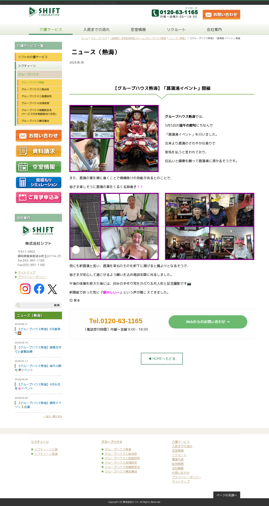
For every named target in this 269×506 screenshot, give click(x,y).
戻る (74, 300)
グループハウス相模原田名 (122, 467)
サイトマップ (27, 272)
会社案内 (214, 29)
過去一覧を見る (54, 416)
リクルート (176, 29)
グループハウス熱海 (32, 82)
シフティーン (27, 66)
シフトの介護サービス (32, 57)
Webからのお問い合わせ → (208, 321)
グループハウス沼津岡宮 (35, 103)
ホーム (85, 38)
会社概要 (178, 468)
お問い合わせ (181, 473)
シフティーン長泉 (46, 454)
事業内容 (178, 459)
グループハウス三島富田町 (36, 96)
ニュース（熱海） (177, 38)
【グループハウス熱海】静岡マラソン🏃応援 (38, 405)
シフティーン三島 (46, 449)
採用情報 (178, 464)
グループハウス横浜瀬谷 (35, 121)
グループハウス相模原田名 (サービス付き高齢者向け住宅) (40, 112)
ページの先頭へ (226, 495)
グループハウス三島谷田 (35, 89)
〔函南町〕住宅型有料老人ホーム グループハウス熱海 (138, 38)
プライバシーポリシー (32, 277)
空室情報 (138, 29)
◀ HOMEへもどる (161, 358)
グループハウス (99, 38)
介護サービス (51, 29)
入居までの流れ (96, 29)
